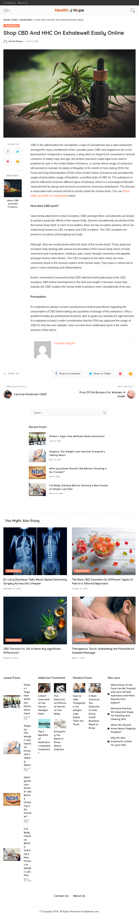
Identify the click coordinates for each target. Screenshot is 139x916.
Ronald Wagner (16, 41)
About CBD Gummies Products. (12, 203)
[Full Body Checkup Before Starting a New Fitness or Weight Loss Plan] (37, 489)
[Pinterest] (8, 161)
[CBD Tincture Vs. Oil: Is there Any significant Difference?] (35, 620)
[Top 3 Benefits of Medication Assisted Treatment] (44, 723)
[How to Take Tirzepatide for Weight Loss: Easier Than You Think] (79, 687)
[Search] (132, 10)
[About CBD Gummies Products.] (13, 188)
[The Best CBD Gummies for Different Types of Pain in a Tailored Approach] (104, 551)
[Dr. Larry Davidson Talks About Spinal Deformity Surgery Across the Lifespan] (35, 551)
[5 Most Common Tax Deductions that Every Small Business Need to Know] (95, 687)
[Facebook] (8, 152)
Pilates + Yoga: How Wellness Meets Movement (77, 436)
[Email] (18, 161)
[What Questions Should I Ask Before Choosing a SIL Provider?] (37, 472)
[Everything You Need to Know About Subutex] (60, 723)
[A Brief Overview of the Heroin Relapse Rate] (44, 687)
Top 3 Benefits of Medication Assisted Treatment (44, 742)
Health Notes (11, 26)
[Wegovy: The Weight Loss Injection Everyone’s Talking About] (37, 455)
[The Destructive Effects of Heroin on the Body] (60, 687)
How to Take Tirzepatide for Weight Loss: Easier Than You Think (79, 710)
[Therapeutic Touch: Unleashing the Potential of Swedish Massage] (104, 620)
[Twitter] (18, 152)
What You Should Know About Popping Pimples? (123, 728)
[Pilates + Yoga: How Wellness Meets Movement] (37, 438)
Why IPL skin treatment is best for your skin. (121, 741)
